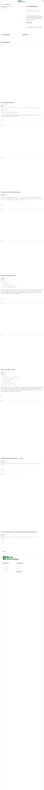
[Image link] (11, 557)
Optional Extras (7, 4)
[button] (2, 121)
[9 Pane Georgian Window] (21, 71)
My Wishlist (18, 568)
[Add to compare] (2, 100)
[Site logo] (22, 1)
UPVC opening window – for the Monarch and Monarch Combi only (19, 532)
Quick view (2, 123)
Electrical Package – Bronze (8, 275)
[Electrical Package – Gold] (22, 318)
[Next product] (42, 4)
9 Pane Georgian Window (7, 102)
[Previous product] (40, 4)
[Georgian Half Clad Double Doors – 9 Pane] (21, 427)
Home (2, 4)
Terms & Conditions (6, 570)
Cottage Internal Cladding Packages (10, 192)
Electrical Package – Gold (8, 369)
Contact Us (5, 572)
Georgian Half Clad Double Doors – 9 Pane (12, 458)
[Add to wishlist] (2, 118)
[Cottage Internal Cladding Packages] (22, 140)
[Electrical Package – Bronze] (22, 224)
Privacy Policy (5, 568)
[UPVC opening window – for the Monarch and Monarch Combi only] (13, 500)
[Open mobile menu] (1, 1)
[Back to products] (41, 4)
